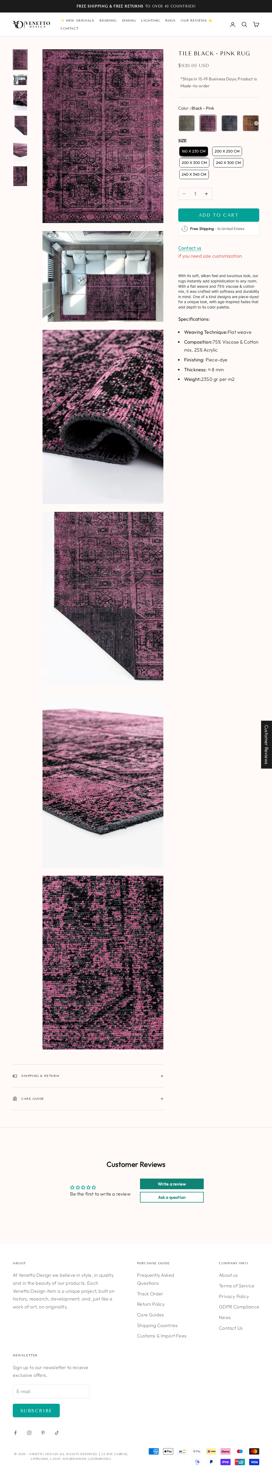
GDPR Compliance (239, 1307)
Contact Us (231, 1328)
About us (228, 1275)
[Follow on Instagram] (29, 1432)
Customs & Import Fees (161, 1336)
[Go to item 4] (20, 125)
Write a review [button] (172, 1184)
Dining (129, 20)
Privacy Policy (234, 1296)
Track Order (150, 1294)
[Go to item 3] (20, 100)
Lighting (150, 20)
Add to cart (219, 215)
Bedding (107, 20)
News (225, 1317)
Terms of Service (236, 1286)
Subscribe (36, 1410)
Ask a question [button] (172, 1197)
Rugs (170, 20)
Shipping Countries (157, 1325)
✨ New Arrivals (77, 20)
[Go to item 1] (20, 59)
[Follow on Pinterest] (43, 1432)
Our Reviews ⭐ (196, 20)
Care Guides (150, 1315)
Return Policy (151, 1304)
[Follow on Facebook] (15, 1432)
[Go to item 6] (20, 176)
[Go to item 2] (20, 80)
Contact (69, 28)
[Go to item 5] (20, 151)
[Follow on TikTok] (57, 1432)
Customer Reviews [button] (267, 744)
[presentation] (256, 123)
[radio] (186, 123)
